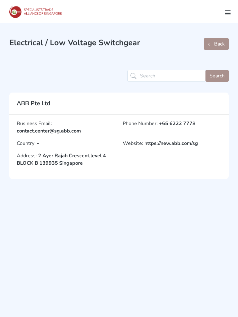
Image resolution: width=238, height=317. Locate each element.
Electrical (26, 42)
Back (219, 44)
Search (217, 75)
